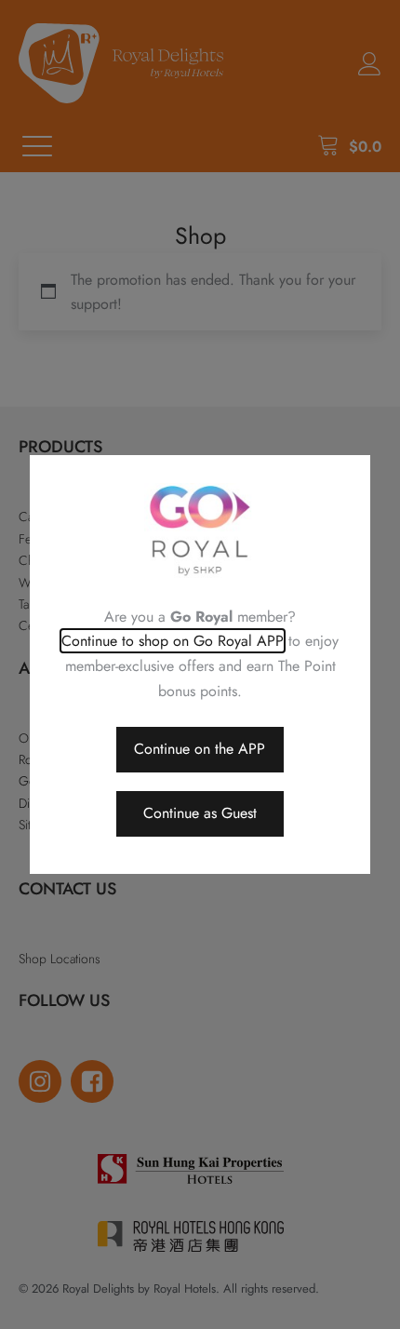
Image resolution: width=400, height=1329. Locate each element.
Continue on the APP (199, 748)
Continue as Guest (200, 813)
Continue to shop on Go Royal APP (172, 640)
